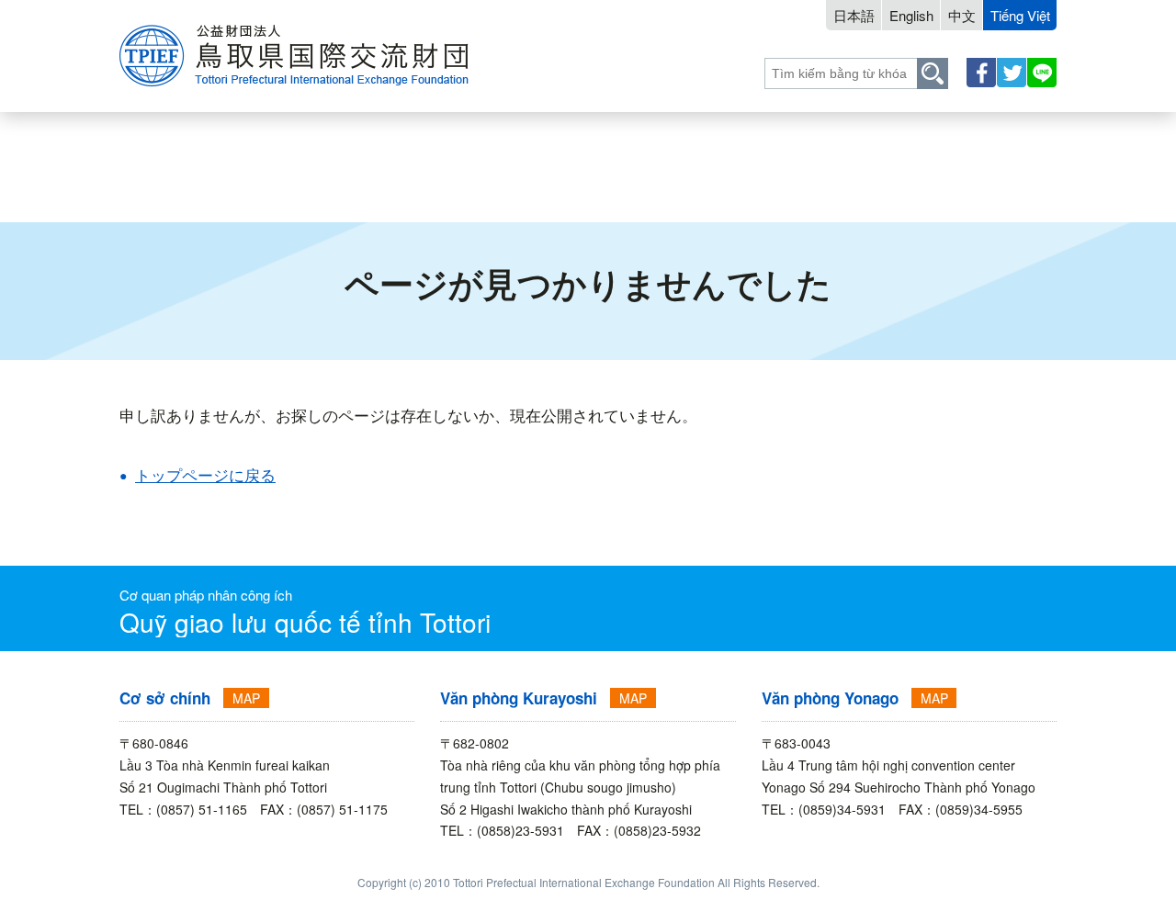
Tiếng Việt (1020, 15)
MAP (246, 698)
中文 (962, 15)
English (911, 15)
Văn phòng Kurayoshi (518, 698)
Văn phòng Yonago (830, 698)
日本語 (854, 15)
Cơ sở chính (164, 698)
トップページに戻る (205, 474)
